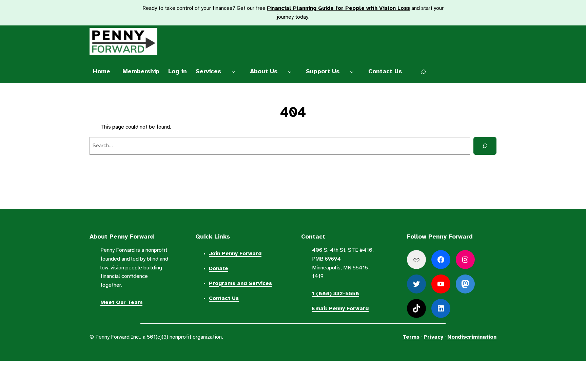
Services (208, 72)
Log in (177, 72)
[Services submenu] (233, 71)
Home (101, 72)
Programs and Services (240, 283)
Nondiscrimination (471, 337)
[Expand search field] (423, 72)
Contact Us (224, 298)
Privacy (433, 337)
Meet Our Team (121, 302)
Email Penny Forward (340, 308)
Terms (411, 337)
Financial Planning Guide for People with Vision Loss (338, 8)
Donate (218, 268)
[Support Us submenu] (352, 71)
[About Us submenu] (289, 71)
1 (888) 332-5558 (335, 294)
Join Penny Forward (235, 254)
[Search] (484, 146)
